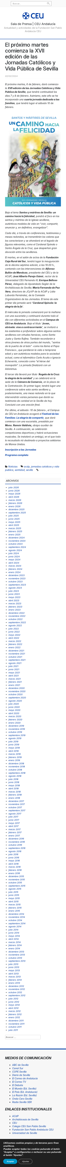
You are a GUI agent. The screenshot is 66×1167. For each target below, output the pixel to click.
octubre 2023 (15, 581)
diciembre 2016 (16, 838)
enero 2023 (14, 609)
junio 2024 (14, 556)
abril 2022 (13, 638)
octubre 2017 (15, 807)
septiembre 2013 (16, 961)
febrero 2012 (15, 1014)
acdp (27, 466)
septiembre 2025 (17, 512)
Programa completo (16, 455)
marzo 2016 (14, 866)
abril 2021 (13, 675)
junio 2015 (13, 895)
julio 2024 (13, 553)
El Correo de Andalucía (25, 1078)
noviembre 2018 (16, 766)
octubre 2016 (15, 844)
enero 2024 (14, 572)
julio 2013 (13, 964)
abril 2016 (13, 863)
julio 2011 (13, 1030)
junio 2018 (13, 782)
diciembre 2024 (16, 537)
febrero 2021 (15, 681)
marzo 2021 (14, 678)
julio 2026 (13, 487)
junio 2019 (13, 744)
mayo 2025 (14, 522)
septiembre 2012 (16, 995)
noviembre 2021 (16, 653)
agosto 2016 (14, 851)
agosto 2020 (15, 700)
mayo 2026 (14, 493)
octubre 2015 (15, 882)
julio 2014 (13, 929)
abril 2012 (13, 1008)
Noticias (12, 466)
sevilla (29, 469)
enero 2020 (14, 722)
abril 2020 (13, 713)
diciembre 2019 (16, 725)
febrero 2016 (15, 870)
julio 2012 (13, 998)
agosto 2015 (14, 888)
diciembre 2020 (16, 688)
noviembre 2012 (16, 989)
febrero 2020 (15, 719)
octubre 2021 (15, 656)
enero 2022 (14, 647)
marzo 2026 (14, 500)
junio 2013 (13, 967)
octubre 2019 (15, 732)
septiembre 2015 (16, 885)
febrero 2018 (15, 794)
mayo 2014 (14, 936)
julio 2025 (13, 515)
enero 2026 (14, 506)
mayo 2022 (14, 635)
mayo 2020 (14, 710)
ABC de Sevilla (20, 1064)
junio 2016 (13, 857)
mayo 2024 (14, 559)
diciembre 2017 (16, 801)
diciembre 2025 (16, 509)
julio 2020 (13, 703)
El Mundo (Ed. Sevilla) (24, 1088)
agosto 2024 (15, 550)
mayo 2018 (14, 785)
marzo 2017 (14, 829)
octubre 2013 (15, 958)
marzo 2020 (14, 716)
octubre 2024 (15, 543)
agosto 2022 (15, 625)
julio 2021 (13, 666)
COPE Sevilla (19, 1071)
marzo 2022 (14, 641)
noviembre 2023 (16, 578)
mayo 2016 (14, 860)
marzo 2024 (14, 565)
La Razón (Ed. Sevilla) (24, 1095)
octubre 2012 (15, 992)
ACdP (15, 1116)
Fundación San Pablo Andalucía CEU (32, 1129)
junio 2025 (14, 518)
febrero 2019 (15, 757)
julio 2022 (13, 628)
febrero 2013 (15, 979)
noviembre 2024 (16, 540)
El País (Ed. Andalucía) (24, 1091)
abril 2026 (13, 496)
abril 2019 (13, 751)
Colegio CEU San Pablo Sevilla (29, 1126)
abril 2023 (13, 600)
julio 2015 (13, 892)
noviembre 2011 (16, 1023)
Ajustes (25, 1161)
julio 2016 (13, 854)
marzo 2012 (14, 1011)
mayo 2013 (14, 970)
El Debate (17, 1085)
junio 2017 (13, 819)
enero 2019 (14, 760)
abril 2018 (13, 788)
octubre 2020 (15, 694)
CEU (14, 1122)
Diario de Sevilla (21, 1075)
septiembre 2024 (17, 547)
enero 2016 (14, 873)
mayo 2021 (14, 672)
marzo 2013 (14, 976)
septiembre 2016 (16, 848)
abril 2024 (13, 562)
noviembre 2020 (16, 691)
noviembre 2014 (16, 917)
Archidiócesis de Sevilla (25, 1119)
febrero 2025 (15, 531)
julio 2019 (13, 741)
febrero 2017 (14, 832)
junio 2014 (13, 932)
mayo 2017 (14, 823)
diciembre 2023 (16, 575)
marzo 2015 (14, 904)
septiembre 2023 (17, 584)
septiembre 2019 (16, 735)
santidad (20, 469)
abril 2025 (13, 525)
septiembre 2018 (16, 773)
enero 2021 (14, 685)
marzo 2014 (14, 942)
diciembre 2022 (16, 613)
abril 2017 (13, 826)
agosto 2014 (14, 926)
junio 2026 (14, 490)
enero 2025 (14, 534)
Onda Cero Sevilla (22, 1098)
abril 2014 (13, 939)
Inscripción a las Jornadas (20, 449)
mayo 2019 (14, 747)
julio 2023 (13, 591)
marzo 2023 (14, 603)
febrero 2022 (15, 644)
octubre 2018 (15, 769)
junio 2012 (13, 1001)
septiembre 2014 (16, 923)
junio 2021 (13, 669)
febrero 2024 (15, 569)
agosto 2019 (14, 738)
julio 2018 (13, 779)
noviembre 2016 (16, 841)
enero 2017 (14, 835)
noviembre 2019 (16, 729)
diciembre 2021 (16, 650)
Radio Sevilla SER (22, 1102)
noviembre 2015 (16, 879)
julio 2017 (13, 816)
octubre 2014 (15, 920)
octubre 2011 (14, 1026)
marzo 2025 (14, 528)
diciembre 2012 (16, 986)
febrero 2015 (15, 907)
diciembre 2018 (16, 763)
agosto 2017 (14, 813)
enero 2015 (14, 910)
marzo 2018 (14, 791)
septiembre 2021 (16, 660)
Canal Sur (17, 1068)
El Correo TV (19, 1081)
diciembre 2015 (16, 876)
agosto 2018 (14, 776)
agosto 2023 (15, 587)
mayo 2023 (14, 597)
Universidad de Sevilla (24, 1133)
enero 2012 (14, 1017)
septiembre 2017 (16, 810)
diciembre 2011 (16, 1020)
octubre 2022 (15, 619)
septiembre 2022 (17, 622)
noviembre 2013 (16, 954)
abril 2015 (13, 901)
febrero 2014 (15, 945)
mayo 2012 (14, 1004)
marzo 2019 (14, 754)
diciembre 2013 (16, 951)
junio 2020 (14, 707)
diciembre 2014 (16, 914)
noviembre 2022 (16, 616)
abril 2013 (13, 973)
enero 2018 (14, 798)
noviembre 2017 (16, 804)
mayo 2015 (14, 898)
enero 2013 (14, 983)
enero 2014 (14, 948)
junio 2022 (14, 631)
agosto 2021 (14, 663)
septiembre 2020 (17, 697)
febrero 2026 (15, 503)
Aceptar (10, 1161)
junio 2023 (14, 594)
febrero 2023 (15, 606)
